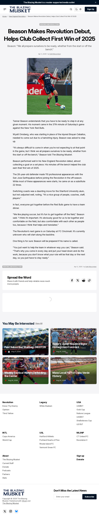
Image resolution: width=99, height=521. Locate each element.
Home (4, 16)
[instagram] (10, 511)
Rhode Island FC (46, 444)
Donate (5, 467)
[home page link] (19, 9)
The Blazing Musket (10, 503)
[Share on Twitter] (77, 280)
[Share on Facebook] (72, 280)
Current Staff (8, 463)
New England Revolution (17, 16)
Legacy (43, 402)
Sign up (80, 456)
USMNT (80, 406)
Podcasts (6, 470)
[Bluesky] (16, 511)
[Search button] (71, 9)
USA (79, 402)
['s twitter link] (4, 511)
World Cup (7, 440)
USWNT (80, 417)
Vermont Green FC (47, 447)
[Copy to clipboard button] (89, 280)
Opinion (5, 409)
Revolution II (82, 440)
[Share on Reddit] (83, 280)
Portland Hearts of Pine (49, 440)
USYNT (80, 424)
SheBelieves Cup (84, 420)
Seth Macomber (55, 54)
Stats (4, 478)
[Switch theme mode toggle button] (78, 9)
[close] (95, 2)
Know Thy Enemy (10, 406)
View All (38, 323)
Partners (6, 474)
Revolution (7, 402)
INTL (4, 432)
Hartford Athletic (46, 436)
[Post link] (25, 341)
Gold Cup (81, 409)
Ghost (24, 501)
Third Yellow (7, 413)
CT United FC (82, 436)
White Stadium (45, 406)
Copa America (8, 436)
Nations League (83, 413)
